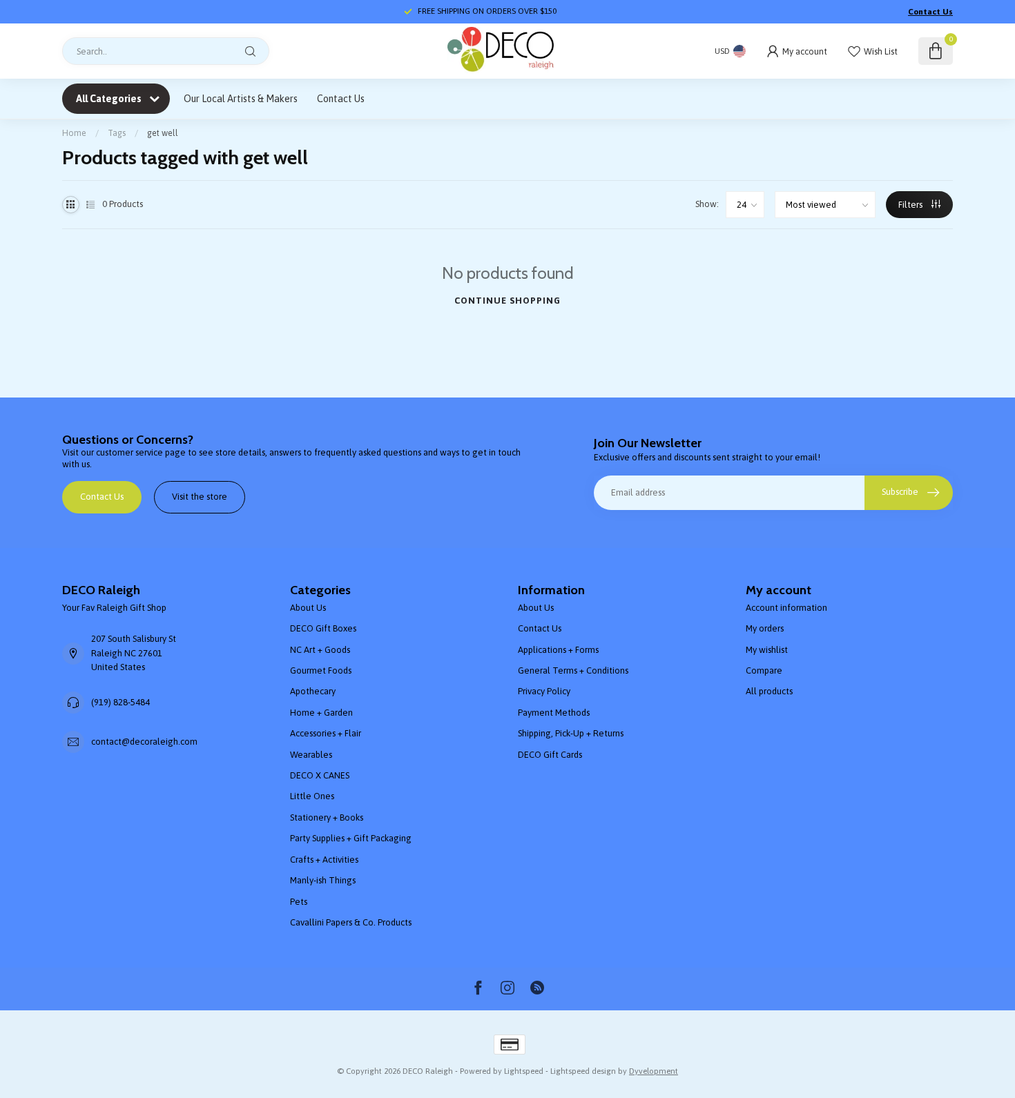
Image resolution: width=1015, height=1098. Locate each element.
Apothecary (313, 691)
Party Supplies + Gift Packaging (351, 838)
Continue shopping (507, 300)
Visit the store (199, 496)
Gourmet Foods (320, 670)
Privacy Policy (544, 691)
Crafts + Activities (324, 859)
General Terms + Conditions (573, 670)
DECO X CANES (319, 775)
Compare (764, 670)
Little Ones (312, 796)
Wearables (311, 754)
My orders (765, 628)
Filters (911, 204)
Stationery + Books (326, 817)
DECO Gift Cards (550, 754)
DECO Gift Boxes (323, 628)
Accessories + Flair (325, 733)
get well (162, 133)
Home (74, 133)
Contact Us (930, 12)
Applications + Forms (558, 650)
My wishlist (767, 650)
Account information (786, 607)
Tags (117, 133)
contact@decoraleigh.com (144, 741)
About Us (308, 607)
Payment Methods (554, 712)
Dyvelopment (653, 1070)
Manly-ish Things (323, 880)
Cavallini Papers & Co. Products (351, 922)
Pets (298, 901)
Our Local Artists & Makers (241, 98)
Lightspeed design (583, 1070)
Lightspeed (523, 1070)
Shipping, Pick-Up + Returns (571, 733)
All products (769, 691)
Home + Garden (321, 712)
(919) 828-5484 (120, 702)
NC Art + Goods (320, 650)
